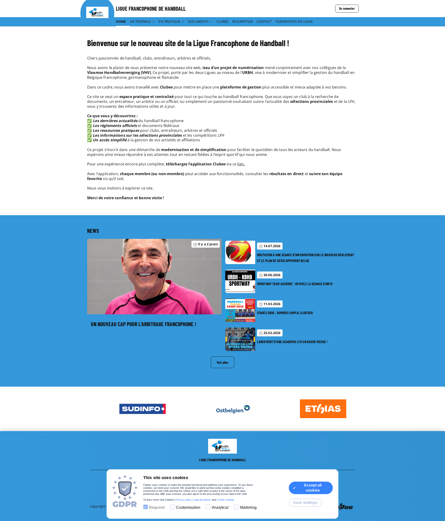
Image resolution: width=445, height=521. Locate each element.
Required (157, 507)
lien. (241, 164)
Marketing (248, 507)
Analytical (220, 507)
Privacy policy (183, 499)
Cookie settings (225, 499)
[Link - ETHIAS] (313, 409)
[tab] (123, 21)
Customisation (188, 507)
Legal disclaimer (202, 499)
